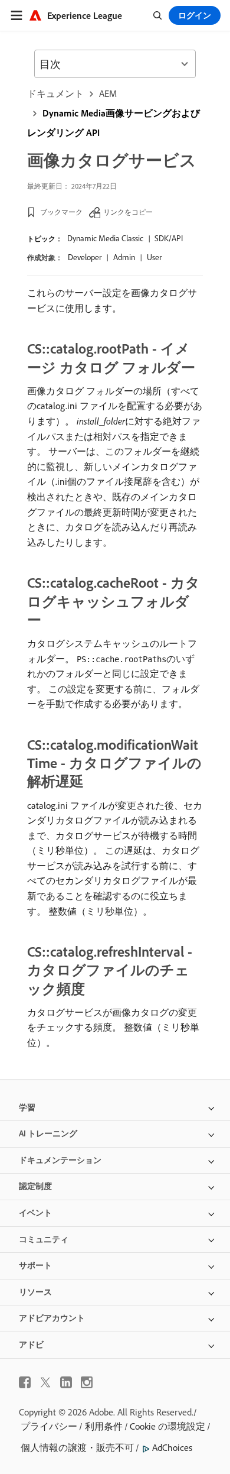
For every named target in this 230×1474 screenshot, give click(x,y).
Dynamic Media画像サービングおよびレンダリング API (113, 122)
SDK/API (169, 238)
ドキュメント (55, 93)
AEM (108, 93)
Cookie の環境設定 (167, 1426)
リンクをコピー (128, 212)
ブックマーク (61, 212)
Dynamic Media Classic (105, 238)
